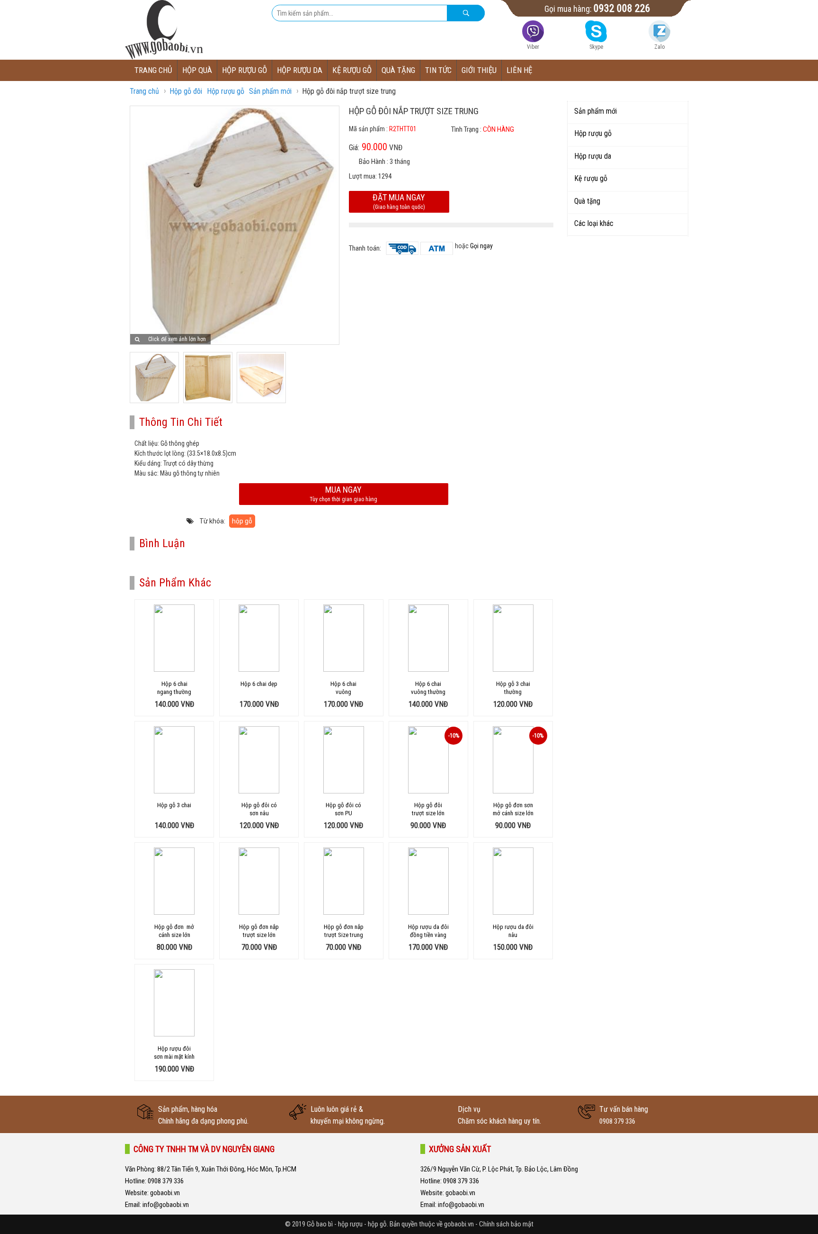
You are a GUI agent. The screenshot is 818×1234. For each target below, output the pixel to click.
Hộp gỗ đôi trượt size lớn (428, 809)
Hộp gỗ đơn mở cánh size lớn (174, 930)
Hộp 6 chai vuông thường (428, 687)
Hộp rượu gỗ (244, 70)
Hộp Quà (197, 70)
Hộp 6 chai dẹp (258, 683)
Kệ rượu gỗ (352, 70)
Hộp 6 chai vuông (343, 687)
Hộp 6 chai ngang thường (174, 687)
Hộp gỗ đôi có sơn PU (343, 809)
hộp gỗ (242, 521)
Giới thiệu (479, 70)
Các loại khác (594, 223)
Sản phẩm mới (270, 91)
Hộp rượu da (299, 70)
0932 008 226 (622, 8)
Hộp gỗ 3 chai (174, 805)
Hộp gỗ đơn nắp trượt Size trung (344, 930)
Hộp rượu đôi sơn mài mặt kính (174, 1052)
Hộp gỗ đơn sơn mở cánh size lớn (513, 809)
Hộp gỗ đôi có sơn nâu (259, 809)
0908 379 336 (617, 1121)
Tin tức (438, 70)
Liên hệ (519, 70)
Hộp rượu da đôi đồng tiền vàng (428, 930)
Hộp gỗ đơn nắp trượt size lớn (259, 930)
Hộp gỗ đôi (185, 91)
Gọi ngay (481, 246)
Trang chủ (153, 70)
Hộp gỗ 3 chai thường (513, 687)
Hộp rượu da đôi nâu (513, 930)
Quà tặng (398, 70)
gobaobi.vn (164, 1193)
